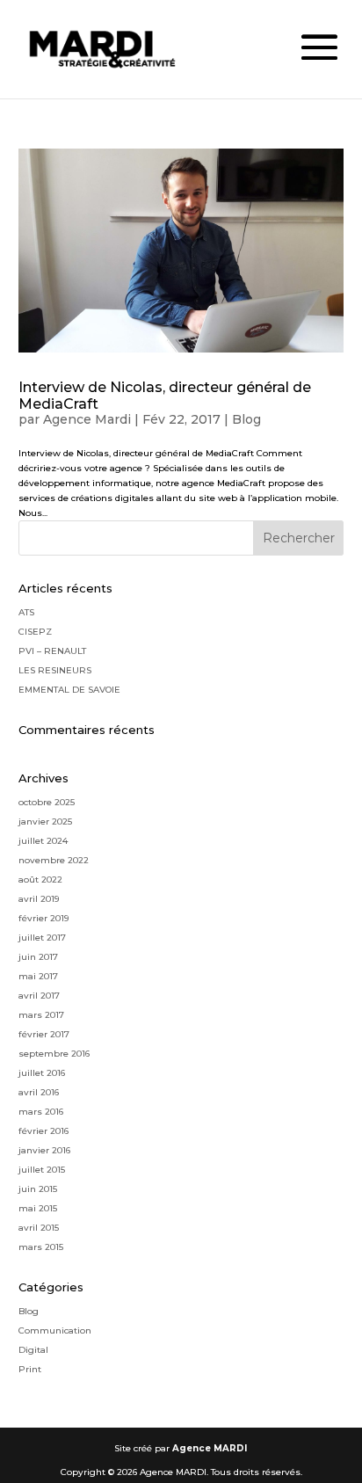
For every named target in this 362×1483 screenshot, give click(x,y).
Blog (246, 419)
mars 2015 (40, 1247)
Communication (54, 1330)
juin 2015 (37, 1189)
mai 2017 (38, 976)
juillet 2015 (41, 1169)
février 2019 (43, 918)
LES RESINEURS (54, 670)
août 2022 (40, 879)
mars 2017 (41, 1015)
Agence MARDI (209, 1448)
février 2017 (43, 1034)
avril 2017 (39, 995)
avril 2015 (38, 1227)
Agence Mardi (87, 419)
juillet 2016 (41, 1073)
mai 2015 (37, 1208)
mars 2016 (40, 1111)
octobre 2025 (46, 802)
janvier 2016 (44, 1150)
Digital (33, 1350)
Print (29, 1369)
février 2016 (43, 1131)
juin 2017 (38, 957)
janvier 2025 (45, 821)
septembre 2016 (54, 1053)
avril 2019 (38, 899)
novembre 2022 (53, 860)
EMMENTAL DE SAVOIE (69, 689)
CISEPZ (35, 631)
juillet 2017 (42, 937)
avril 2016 (38, 1092)
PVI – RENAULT (52, 651)
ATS (26, 612)
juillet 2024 (43, 841)
